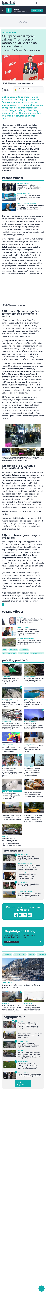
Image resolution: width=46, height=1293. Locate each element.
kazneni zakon (37, 653)
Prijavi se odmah (11, 942)
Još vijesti (20, 1083)
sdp (4, 650)
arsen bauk (23, 653)
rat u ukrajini (20, 954)
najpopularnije (14, 1017)
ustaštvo (24, 650)
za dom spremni (9, 653)
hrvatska (13, 650)
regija (31, 954)
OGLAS (23, 21)
